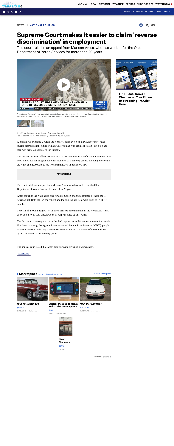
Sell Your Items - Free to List (50, 274)
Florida (158, 11)
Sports (130, 4)
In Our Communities (144, 11)
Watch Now (163, 4)
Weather (118, 4)
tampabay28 (12, 12)
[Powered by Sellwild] (107, 357)
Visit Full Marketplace (102, 274)
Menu (81, 4)
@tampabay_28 (20, 12)
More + (167, 11)
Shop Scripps (145, 4)
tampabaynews (4, 12)
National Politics (42, 25)
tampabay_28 (8, 12)
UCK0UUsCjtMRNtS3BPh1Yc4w (16, 12)
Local (93, 4)
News (20, 25)
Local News (129, 11)
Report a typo (23, 254)
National (105, 4)
